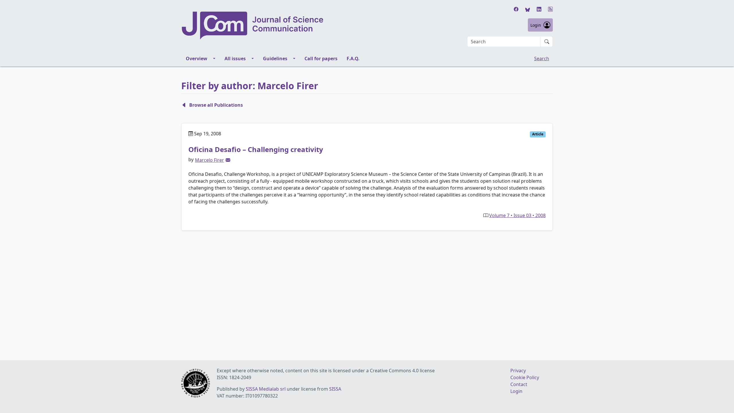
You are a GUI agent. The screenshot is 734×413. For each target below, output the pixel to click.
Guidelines (275, 58)
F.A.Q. (353, 58)
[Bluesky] (527, 9)
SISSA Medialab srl (266, 389)
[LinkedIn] (539, 9)
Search (541, 58)
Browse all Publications (216, 105)
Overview (196, 58)
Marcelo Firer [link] (209, 160)
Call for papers (320, 58)
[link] (228, 160)
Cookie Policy (524, 377)
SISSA (335, 389)
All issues (235, 58)
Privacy (518, 370)
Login (535, 25)
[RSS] (550, 9)
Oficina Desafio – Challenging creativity (255, 149)
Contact (518, 384)
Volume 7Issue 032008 (517, 215)
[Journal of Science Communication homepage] (253, 25)
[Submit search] (547, 41)
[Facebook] (516, 9)
